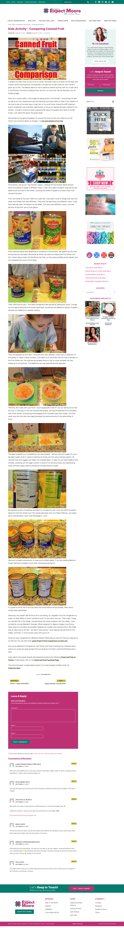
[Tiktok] (109, 2)
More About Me (100, 61)
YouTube (98, 903)
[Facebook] (96, 2)
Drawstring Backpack (108, 323)
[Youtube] (112, 2)
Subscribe (20, 2)
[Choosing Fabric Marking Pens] (92, 341)
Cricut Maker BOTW (52, 912)
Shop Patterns (24, 912)
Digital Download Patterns (76, 904)
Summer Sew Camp (31, 2)
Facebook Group (101, 909)
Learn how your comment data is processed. (48, 753)
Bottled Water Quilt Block (95, 274)
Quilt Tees (73, 915)
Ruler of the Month (51, 903)
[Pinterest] (102, 2)
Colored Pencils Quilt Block (95, 278)
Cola (17, 862)
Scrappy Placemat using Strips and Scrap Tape (108, 318)
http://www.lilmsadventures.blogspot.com (23, 815)
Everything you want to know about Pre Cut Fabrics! (92, 318)
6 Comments (47, 33)
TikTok (97, 912)
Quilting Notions (75, 908)
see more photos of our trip (52, 121)
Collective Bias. (14, 668)
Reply (74, 763)
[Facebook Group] (106, 2)
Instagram (98, 906)
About (13, 2)
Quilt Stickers (74, 912)
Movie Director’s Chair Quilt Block (98, 271)
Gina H (18, 824)
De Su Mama (20, 782)
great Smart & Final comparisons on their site (49, 641)
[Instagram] (99, 2)
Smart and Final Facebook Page (46, 660)
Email (13, 733)
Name (13, 725)
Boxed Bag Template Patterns (96, 281)
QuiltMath (48, 909)
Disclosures (41, 2)
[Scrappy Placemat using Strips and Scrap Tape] (108, 315)
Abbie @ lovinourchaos (25, 842)
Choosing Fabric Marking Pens (92, 343)
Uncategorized (19, 24)
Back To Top (77, 923)
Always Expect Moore (62, 11)
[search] (88, 2)
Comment (14, 708)
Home (8, 2)
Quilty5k (48, 906)
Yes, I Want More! (81, 888)
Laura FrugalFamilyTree (26, 764)
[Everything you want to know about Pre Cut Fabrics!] (92, 315)
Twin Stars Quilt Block (93, 268)
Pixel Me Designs (110, 923)
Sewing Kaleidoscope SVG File (92, 323)
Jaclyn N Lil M (21, 800)
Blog (13, 24)
